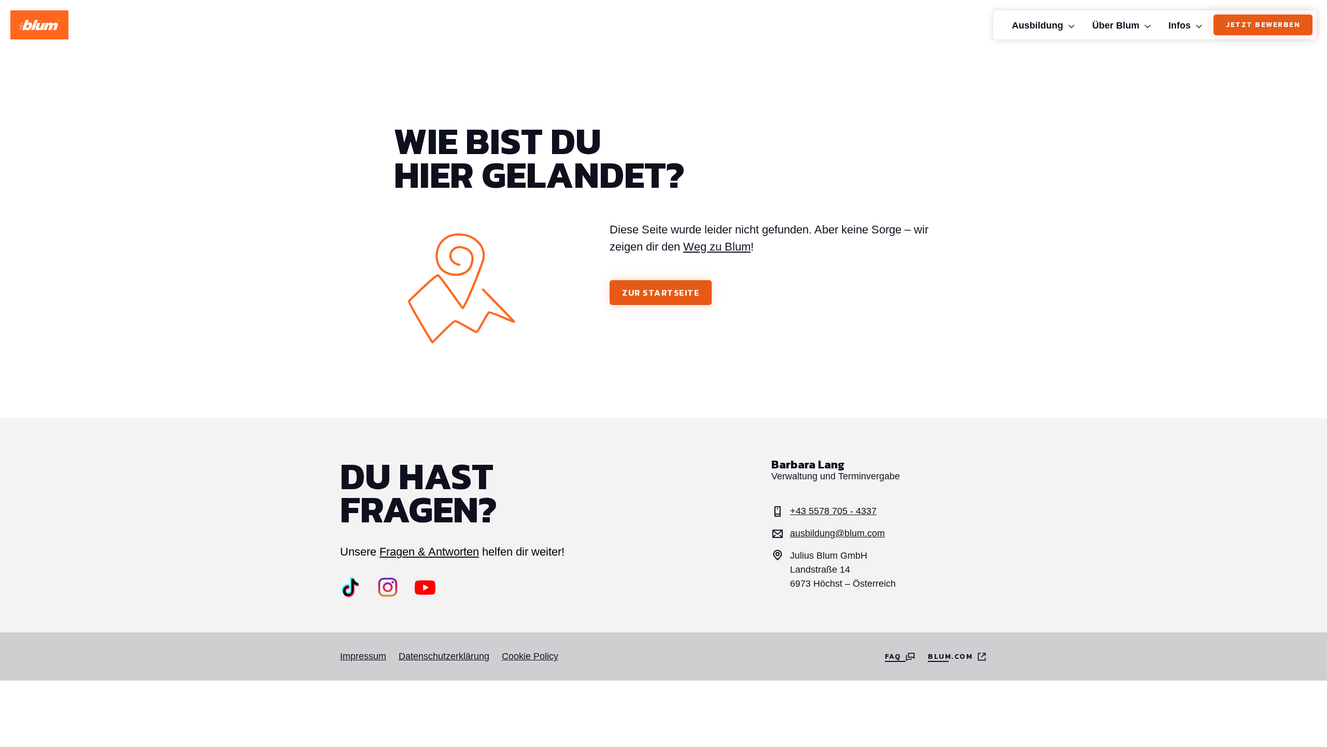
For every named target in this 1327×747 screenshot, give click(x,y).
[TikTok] (350, 587)
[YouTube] (425, 587)
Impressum (363, 656)
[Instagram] (387, 587)
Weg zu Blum (717, 246)
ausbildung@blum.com (837, 533)
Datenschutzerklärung (444, 656)
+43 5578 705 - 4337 (833, 511)
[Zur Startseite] (39, 24)
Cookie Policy (530, 656)
